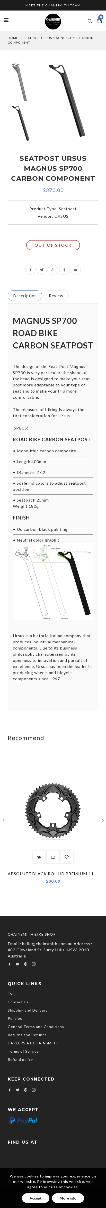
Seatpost (68, 208)
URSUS (61, 216)
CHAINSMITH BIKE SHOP (32, 934)
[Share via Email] (75, 270)
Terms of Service (23, 1051)
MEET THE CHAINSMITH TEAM (53, 5)
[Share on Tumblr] (64, 270)
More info (68, 1198)
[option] (69, 102)
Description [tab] (25, 295)
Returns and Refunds (27, 1035)
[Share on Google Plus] (53, 270)
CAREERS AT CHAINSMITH (33, 1043)
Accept (36, 1198)
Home (13, 38)
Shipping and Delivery (28, 1010)
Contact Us (18, 1002)
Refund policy (20, 1059)
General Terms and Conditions (36, 1026)
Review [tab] (56, 295)
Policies (15, 1018)
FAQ (12, 994)
